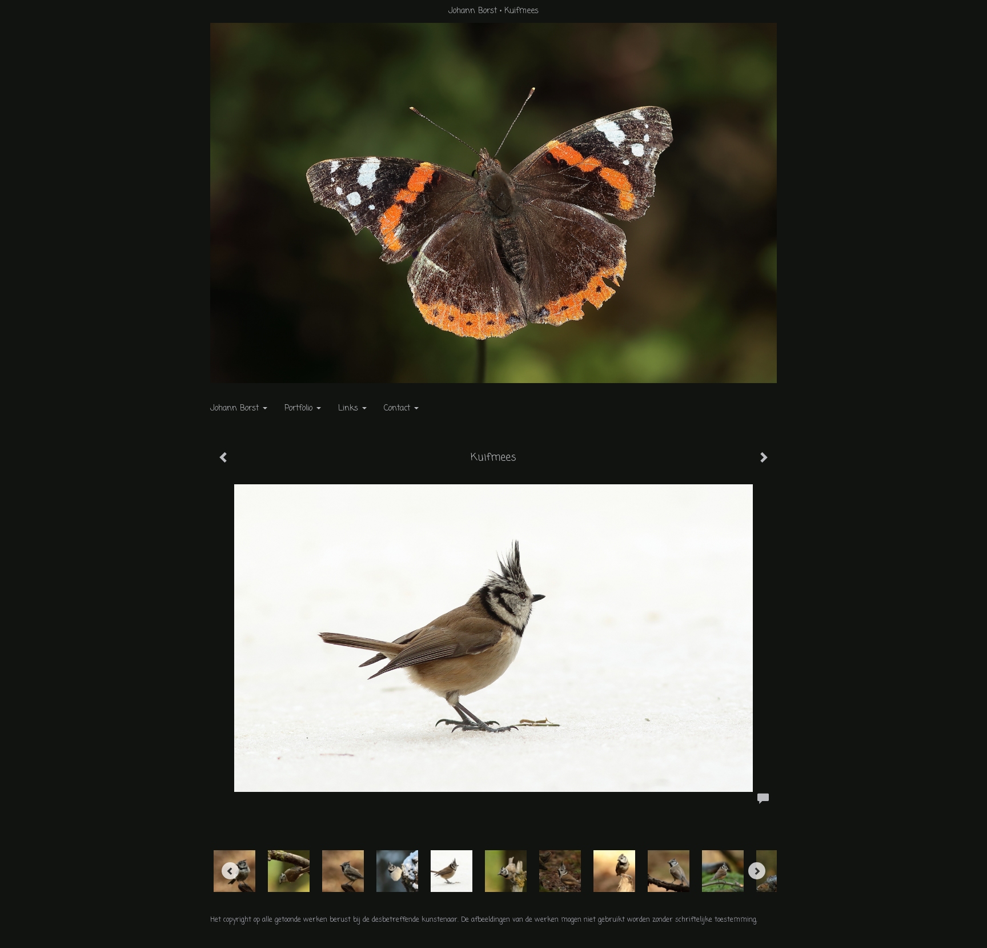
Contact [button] (398, 409)
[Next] (756, 870)
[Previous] (230, 870)
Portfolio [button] (299, 409)
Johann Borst (472, 11)
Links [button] (349, 409)
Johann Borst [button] (236, 409)
